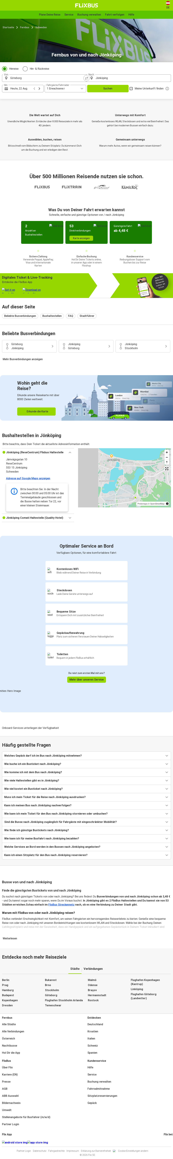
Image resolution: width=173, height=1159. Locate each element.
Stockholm (52, 990)
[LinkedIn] (167, 1142)
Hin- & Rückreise (39, 68)
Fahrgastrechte (56, 1151)
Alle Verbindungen (13, 1031)
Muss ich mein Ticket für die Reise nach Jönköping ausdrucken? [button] (45, 797)
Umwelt (6, 1110)
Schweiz (93, 1045)
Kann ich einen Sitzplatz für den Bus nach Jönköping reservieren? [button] (46, 855)
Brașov (92, 990)
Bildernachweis (11, 1103)
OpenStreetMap (157, 503)
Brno (48, 985)
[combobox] (47, 78)
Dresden (7, 1005)
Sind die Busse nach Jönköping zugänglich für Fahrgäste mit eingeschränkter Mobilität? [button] (60, 822)
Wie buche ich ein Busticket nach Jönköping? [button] (32, 764)
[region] (124, 477)
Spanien (92, 1052)
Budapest (8, 995)
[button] (38, 452)
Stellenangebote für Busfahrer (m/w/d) (26, 1117)
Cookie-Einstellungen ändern (133, 1151)
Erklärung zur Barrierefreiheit (96, 1151)
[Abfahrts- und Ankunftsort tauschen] (86, 78)
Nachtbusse (9, 1045)
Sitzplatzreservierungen (102, 1095)
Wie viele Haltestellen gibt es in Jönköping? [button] (31, 780)
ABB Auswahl (10, 1095)
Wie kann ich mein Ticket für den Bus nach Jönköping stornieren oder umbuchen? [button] (56, 813)
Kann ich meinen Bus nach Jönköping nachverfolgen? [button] (37, 805)
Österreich (8, 1038)
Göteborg (51, 995)
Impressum (73, 1151)
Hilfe (90, 1067)
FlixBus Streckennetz (61, 904)
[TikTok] (169, 1142)
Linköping (137, 989)
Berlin (5, 980)
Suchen (107, 88)
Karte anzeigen (81, 238)
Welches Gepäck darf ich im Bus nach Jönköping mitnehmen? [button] (43, 755)
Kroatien (93, 1031)
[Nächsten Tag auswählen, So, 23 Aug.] (39, 89)
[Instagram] (165, 1142)
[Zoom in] (166, 452)
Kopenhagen (10, 1000)
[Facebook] (164, 1142)
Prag (5, 985)
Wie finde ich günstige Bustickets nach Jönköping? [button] (36, 830)
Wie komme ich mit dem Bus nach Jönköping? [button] (33, 772)
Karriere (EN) (10, 1074)
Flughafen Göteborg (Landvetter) (143, 996)
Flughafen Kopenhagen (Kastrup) (145, 982)
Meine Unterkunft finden (149, 88)
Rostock (93, 1000)
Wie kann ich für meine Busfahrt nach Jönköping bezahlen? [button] (41, 838)
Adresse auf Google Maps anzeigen (28, 478)
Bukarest (51, 980)
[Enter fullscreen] (166, 468)
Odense (92, 985)
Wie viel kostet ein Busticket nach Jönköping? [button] (33, 788)
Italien (91, 1038)
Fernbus (24, 27)
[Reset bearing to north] (166, 462)
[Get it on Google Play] (15, 1143)
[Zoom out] (166, 457)
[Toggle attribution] (167, 504)
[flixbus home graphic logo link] (86, 5)
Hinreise (14, 68)
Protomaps (142, 503)
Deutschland (95, 1024)
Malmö (92, 980)
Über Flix (7, 1067)
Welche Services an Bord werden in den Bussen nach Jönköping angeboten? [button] (52, 846)
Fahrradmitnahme (99, 1088)
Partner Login (10, 1124)
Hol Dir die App (11, 1052)
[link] (86, 398)
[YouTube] (166, 1142)
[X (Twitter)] (168, 1142)
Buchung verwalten (99, 1081)
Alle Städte (9, 1024)
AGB (4, 1088)
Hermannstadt (97, 995)
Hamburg (8, 990)
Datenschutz (39, 1151)
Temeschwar (53, 1005)
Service (92, 1074)
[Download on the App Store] (38, 1143)
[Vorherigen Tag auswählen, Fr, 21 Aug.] (34, 89)
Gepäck (92, 1103)
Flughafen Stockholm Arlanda (64, 1000)
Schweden (41, 27)
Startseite (8, 27)
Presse (6, 1081)
